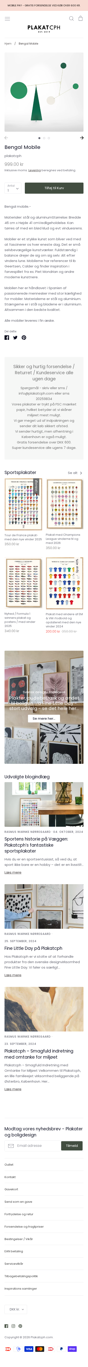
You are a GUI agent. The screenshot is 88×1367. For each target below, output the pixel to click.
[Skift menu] (7, 18)
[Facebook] (4, 1325)
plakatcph (13, 155)
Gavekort (11, 1189)
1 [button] (39, 138)
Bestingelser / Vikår (19, 1239)
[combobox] (13, 188)
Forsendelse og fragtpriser (24, 1226)
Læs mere (13, 872)
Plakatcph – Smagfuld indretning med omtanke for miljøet (39, 1054)
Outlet (9, 1164)
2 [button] (44, 138)
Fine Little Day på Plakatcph (33, 948)
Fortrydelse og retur (19, 1214)
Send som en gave (18, 1202)
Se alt (73, 472)
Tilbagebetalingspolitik (21, 1276)
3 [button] (49, 138)
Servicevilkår (14, 1264)
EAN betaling (14, 1251)
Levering (34, 170)
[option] (44, 92)
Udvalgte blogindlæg (27, 777)
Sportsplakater (20, 472)
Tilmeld (72, 1145)
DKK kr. (15, 1309)
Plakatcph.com (42, 1337)
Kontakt (10, 1177)
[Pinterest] (18, 1325)
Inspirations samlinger (21, 1288)
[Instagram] (11, 1325)
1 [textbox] (8, 190)
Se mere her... (44, 718)
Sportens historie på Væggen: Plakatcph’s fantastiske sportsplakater (36, 845)
